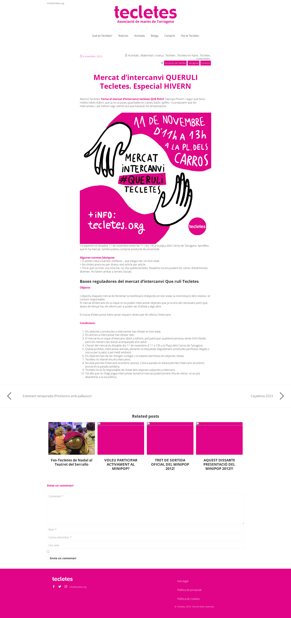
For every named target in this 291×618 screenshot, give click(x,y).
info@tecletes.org (55, 3)
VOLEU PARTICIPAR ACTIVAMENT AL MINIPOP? (120, 464)
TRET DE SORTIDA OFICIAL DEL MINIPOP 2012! (170, 464)
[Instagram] (241, 3)
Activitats (139, 36)
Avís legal (182, 581)
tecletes (205, 63)
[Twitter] (235, 3)
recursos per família (175, 63)
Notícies (123, 36)
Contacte (169, 36)
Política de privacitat (189, 590)
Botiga (154, 36)
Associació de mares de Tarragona (145, 21)
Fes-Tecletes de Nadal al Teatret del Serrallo (71, 462)
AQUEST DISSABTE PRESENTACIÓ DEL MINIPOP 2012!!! (219, 464)
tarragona (194, 63)
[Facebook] (229, 3)
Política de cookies (188, 599)
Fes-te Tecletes (190, 36)
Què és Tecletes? (102, 36)
